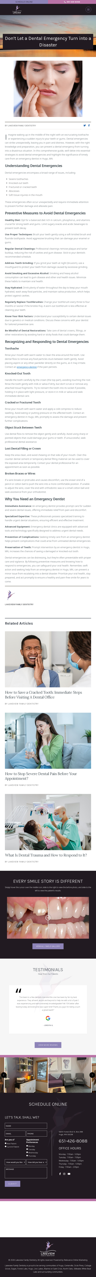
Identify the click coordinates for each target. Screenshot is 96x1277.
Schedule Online (24, 2)
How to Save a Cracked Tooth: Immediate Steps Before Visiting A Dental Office (43, 694)
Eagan (13, 1268)
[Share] (89, 125)
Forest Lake (22, 1268)
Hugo (30, 1268)
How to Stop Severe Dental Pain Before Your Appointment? (41, 776)
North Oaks (68, 1268)
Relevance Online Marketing (75, 1260)
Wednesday (33, 1152)
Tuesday (31, 1149)
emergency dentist (27, 366)
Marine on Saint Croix (53, 1268)
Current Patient (13, 1147)
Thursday (32, 1156)
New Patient (11, 1143)
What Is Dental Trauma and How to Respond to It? (46, 855)
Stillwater (77, 1268)
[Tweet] (85, 125)
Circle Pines (79, 1265)
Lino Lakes (38, 1268)
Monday (31, 1146)
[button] (88, 9)
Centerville (68, 1265)
